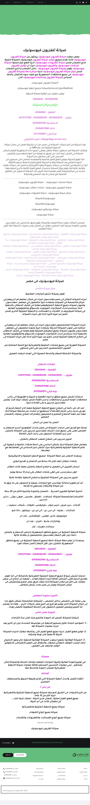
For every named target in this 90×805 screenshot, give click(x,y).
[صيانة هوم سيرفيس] (80, 753)
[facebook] (86, 2)
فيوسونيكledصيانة (45, 204)
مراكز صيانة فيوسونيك (59, 193)
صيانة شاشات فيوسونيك (59, 182)
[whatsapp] (80, 2)
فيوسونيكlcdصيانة (45, 198)
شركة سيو (12, 790)
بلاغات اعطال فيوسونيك (31, 188)
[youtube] (83, 2)
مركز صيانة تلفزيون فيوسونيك (59, 72)
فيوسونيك (34, 60)
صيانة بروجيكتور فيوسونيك (45, 209)
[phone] (77, 2)
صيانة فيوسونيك (45, 215)
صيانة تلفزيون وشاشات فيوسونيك (42, 77)
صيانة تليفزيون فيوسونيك (58, 188)
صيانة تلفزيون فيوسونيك (44, 51)
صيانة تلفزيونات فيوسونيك (50, 63)
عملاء (52, 60)
